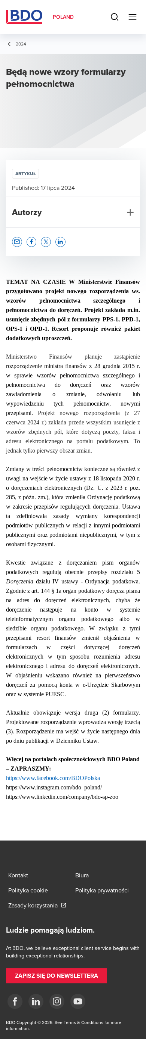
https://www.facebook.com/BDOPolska (53, 778)
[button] (17, 242)
